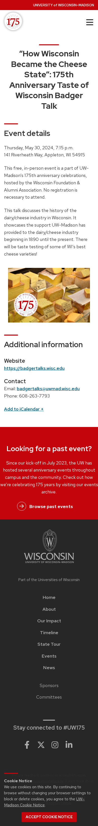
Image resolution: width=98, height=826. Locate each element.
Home (49, 597)
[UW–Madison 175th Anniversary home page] (12, 21)
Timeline (49, 632)
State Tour (49, 644)
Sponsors (49, 685)
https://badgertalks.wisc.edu (34, 368)
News (49, 667)
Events (49, 656)
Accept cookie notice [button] (49, 816)
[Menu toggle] (89, 22)
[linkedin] (69, 744)
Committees (49, 697)
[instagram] (55, 744)
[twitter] (40, 744)
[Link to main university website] (49, 547)
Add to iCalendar (24, 409)
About (49, 609)
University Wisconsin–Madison (63, 5)
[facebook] (26, 744)
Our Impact (49, 621)
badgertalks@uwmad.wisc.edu (48, 388)
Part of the (49, 579)
